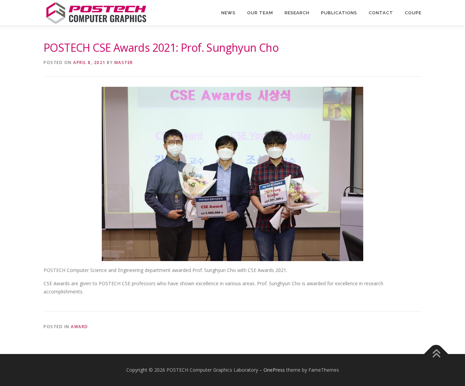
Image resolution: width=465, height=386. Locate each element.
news (228, 12)
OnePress (274, 370)
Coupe (413, 12)
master (123, 62)
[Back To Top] (436, 354)
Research (297, 12)
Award (79, 326)
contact (381, 12)
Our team (260, 12)
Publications (339, 12)
